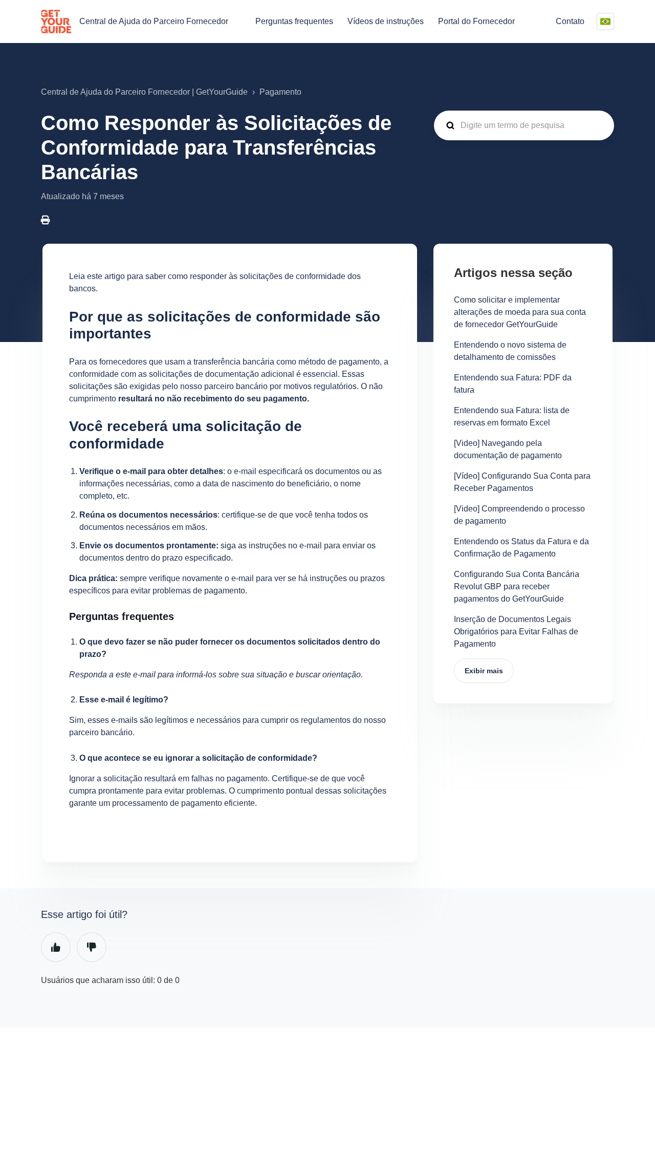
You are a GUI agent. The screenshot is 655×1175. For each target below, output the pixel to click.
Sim (56, 947)
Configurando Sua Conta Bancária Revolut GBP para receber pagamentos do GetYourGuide (516, 586)
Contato (570, 21)
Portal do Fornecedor (476, 21)
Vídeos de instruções (385, 21)
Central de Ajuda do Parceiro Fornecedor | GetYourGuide (144, 92)
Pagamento (280, 92)
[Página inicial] (56, 21)
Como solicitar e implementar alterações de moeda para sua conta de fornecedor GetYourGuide (520, 312)
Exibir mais (484, 671)
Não (91, 947)
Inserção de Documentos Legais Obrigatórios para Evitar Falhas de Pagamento (516, 631)
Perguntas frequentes (294, 21)
